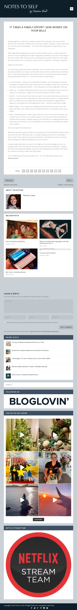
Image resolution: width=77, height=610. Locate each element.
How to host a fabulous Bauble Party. (25, 375)
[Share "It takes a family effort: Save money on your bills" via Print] (60, 171)
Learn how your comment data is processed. (44, 331)
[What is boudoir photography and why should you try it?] (55, 229)
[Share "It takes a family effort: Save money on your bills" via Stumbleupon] (52, 171)
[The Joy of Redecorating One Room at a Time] (8, 343)
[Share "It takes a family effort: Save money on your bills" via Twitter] (28, 171)
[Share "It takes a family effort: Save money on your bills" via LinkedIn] (44, 171)
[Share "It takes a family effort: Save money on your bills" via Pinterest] (40, 171)
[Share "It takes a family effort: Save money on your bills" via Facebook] (24, 171)
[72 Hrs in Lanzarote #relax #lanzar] (55, 500)
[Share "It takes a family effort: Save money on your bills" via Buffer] (48, 171)
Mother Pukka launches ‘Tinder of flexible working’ (29, 366)
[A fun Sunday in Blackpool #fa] (22, 467)
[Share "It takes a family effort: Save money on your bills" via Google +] (32, 171)
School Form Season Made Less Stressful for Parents (30, 350)
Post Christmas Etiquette (15, 241)
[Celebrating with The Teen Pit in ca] (55, 467)
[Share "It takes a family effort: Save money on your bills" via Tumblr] (36, 171)
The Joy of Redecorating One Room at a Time (28, 342)
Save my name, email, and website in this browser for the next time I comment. (32, 322)
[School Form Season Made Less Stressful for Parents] (8, 351)
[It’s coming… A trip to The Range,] (55, 435)
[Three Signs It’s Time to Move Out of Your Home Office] (8, 359)
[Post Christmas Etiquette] (21, 229)
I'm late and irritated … (48, 253)
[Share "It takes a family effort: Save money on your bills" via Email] (56, 171)
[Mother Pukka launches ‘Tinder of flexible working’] (8, 367)
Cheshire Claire (29, 195)
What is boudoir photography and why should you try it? (54, 242)
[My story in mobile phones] (21, 259)
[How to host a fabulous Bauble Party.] (8, 375)
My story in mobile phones (16, 272)
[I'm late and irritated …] (55, 249)
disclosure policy (13, 158)
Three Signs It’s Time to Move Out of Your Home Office (31, 358)
